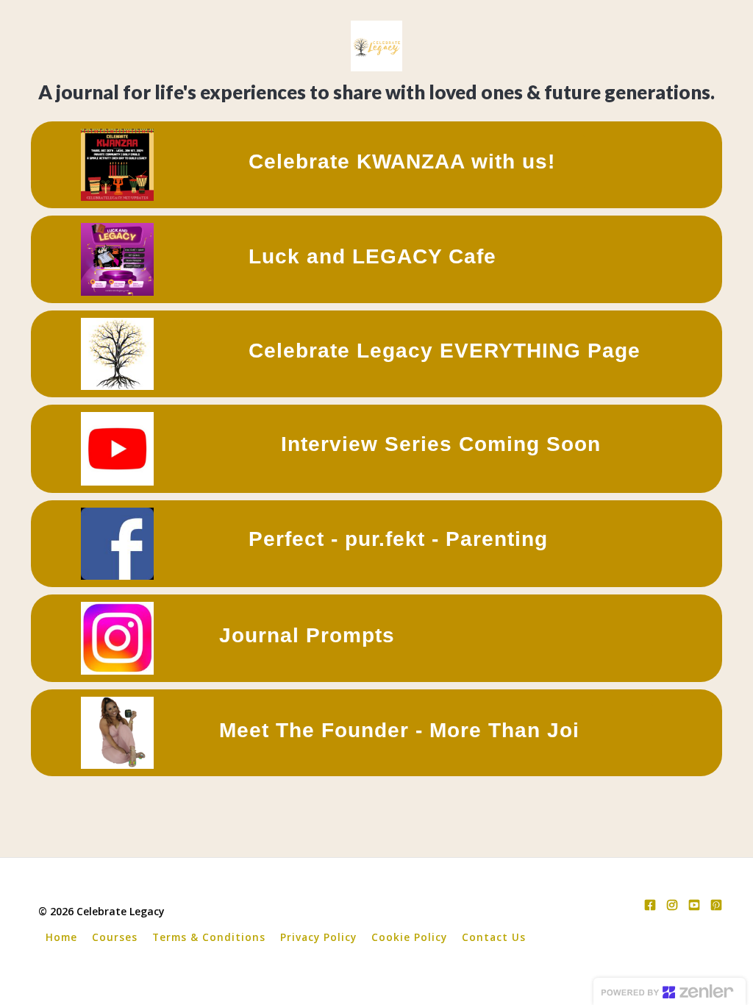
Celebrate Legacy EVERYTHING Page (444, 350)
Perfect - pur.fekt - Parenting (398, 539)
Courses (115, 937)
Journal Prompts (307, 635)
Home (61, 937)
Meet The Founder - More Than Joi (399, 730)
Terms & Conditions (208, 937)
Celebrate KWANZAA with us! (402, 161)
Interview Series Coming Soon (441, 444)
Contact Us (494, 937)
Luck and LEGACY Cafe (372, 256)
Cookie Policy (409, 937)
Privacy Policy (318, 937)
